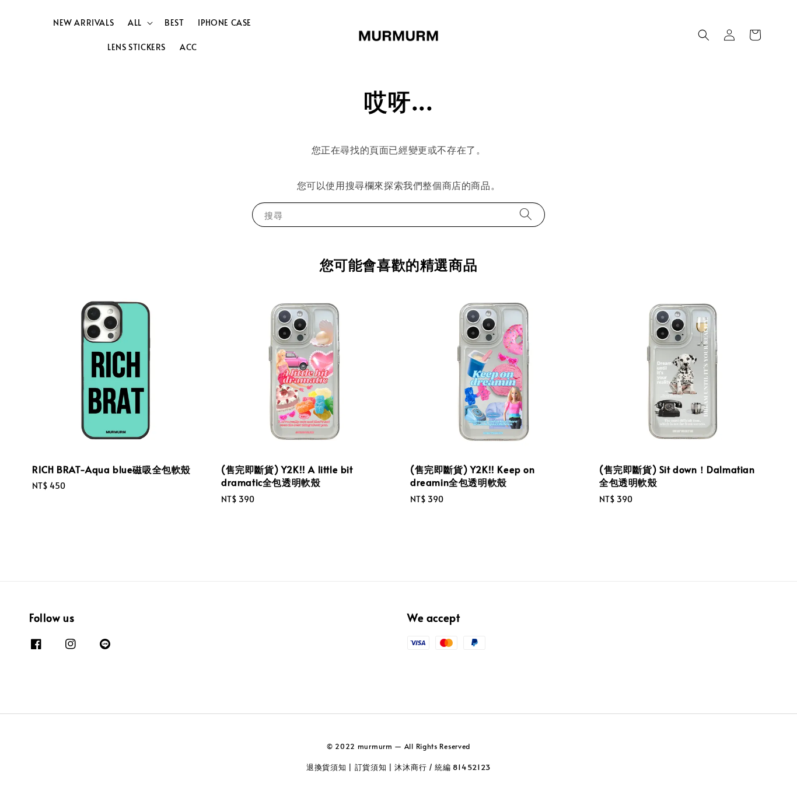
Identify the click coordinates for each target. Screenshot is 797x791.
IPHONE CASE (224, 22)
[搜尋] (525, 214)
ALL (135, 23)
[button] (703, 35)
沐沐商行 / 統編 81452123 (442, 767)
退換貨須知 (326, 767)
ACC (188, 46)
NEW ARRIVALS (83, 22)
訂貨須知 (371, 767)
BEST (174, 22)
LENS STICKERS (136, 46)
